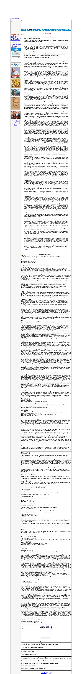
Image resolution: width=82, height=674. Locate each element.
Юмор (34, 30)
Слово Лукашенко (55, 30)
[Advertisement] (41, 9)
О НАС (41, 29)
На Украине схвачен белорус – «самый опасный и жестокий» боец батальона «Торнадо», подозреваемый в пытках (44, 669)
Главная (24, 29)
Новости (30, 29)
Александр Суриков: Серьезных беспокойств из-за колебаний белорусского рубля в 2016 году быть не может (43, 660)
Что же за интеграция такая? (29, 651)
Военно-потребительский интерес (30, 654)
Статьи (36, 29)
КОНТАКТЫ (64, 30)
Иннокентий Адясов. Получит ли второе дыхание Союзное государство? (37, 657)
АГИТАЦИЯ (54, 29)
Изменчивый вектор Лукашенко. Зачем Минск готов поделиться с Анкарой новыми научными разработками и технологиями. (45, 655)
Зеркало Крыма (26, 249)
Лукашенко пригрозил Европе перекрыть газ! (14, 36)
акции (60, 29)
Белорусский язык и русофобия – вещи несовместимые (34, 647)
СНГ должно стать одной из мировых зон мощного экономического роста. (15, 40)
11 (51, 626)
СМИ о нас (29, 30)
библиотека (45, 30)
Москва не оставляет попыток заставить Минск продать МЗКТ (35, 668)
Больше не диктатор (28, 648)
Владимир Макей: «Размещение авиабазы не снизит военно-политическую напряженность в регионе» (41, 663)
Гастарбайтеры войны (29, 650)
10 (49, 626)
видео (39, 30)
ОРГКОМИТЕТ (47, 29)
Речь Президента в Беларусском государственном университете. (16, 46)
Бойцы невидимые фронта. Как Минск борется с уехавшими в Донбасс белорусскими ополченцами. (41, 644)
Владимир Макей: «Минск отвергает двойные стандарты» (34, 643)
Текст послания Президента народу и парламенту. (15, 43)
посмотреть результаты (15, 64)
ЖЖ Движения (67, 29)
